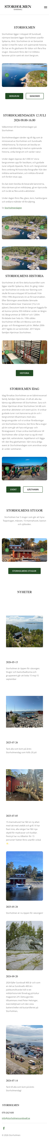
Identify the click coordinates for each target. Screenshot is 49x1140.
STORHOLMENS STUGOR (24, 571)
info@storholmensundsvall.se (16, 1118)
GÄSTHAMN (33, 489)
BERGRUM (14, 96)
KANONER (35, 96)
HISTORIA (24, 373)
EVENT (13, 489)
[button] (42, 75)
